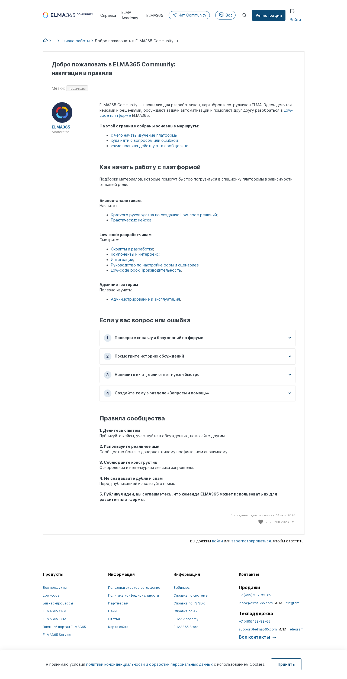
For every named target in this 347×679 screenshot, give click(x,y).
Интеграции (122, 259)
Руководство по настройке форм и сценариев (155, 265)
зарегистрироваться (251, 541)
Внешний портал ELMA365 (64, 627)
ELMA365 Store (186, 627)
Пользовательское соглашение (134, 587)
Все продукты (55, 587)
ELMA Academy (186, 619)
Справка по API (186, 611)
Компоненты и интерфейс (135, 254)
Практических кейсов (131, 220)
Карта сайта (118, 627)
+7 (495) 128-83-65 (254, 621)
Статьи (114, 619)
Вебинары (182, 587)
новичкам (77, 88)
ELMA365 (61, 127)
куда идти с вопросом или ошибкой (144, 140)
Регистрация (269, 15)
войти (217, 541)
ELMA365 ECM (54, 619)
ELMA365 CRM (54, 611)
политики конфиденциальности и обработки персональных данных (150, 664)
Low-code (51, 595)
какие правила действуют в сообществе (149, 145)
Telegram (291, 603)
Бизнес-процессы (58, 603)
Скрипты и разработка (132, 249)
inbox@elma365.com (256, 603)
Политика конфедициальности (133, 595)
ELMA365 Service (57, 635)
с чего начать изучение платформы (144, 135)
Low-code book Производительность (146, 270)
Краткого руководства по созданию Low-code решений (164, 215)
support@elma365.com (258, 629)
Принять (286, 664)
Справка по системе (191, 595)
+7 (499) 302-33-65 (255, 595)
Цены (112, 611)
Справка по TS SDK (189, 603)
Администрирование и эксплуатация (145, 299)
